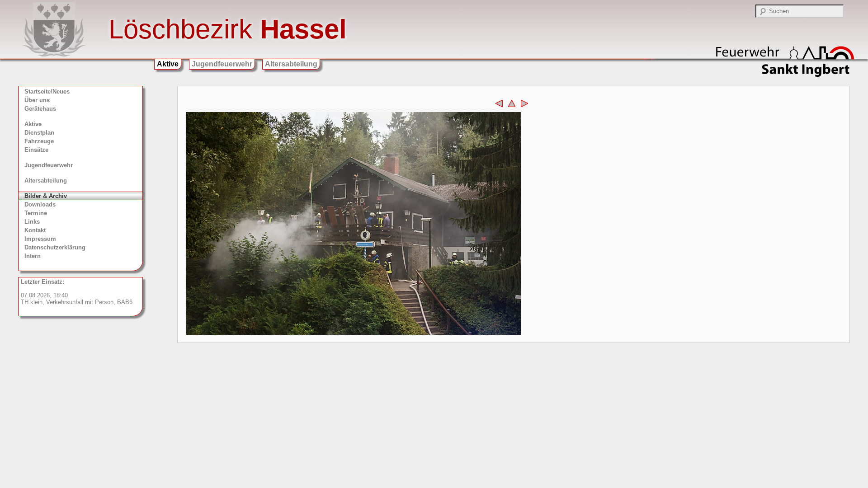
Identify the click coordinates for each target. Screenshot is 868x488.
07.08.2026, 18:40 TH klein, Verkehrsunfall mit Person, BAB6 (76, 291)
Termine (35, 213)
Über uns (37, 100)
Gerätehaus (40, 108)
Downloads (40, 204)
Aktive (168, 64)
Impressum (40, 238)
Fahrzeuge (39, 141)
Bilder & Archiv (45, 195)
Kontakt (35, 230)
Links (32, 221)
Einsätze (36, 149)
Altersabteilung (291, 64)
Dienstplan (39, 132)
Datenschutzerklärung (54, 247)
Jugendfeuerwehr (222, 64)
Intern (32, 256)
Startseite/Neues (47, 91)
